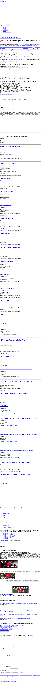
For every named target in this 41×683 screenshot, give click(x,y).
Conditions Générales (4, 675)
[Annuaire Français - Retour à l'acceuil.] (3, 1)
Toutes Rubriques (5, 30)
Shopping (4, 29)
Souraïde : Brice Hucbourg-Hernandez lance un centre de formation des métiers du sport (15, 618)
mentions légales (6, 676)
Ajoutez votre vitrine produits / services (9, 637)
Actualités (4, 33)
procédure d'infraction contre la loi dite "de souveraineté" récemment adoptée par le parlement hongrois (22, 581)
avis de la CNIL (25, 48)
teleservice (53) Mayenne (4, 631)
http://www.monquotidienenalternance (11, 425)
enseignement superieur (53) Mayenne (6, 628)
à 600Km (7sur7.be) (18, 584)
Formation (4, 5)
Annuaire (4, 27)
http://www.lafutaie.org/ (9, 154)
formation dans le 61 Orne (7, 538)
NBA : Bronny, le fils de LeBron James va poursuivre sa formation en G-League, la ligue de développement (18, 614)
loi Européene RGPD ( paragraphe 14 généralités (19, 49)
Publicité (17, 675)
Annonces (4, 28)
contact (11, 676)
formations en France (4, 540)
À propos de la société (12, 675)
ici (20, 175)
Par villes (4, 31)
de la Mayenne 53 (10, 38)
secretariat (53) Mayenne (4, 630)
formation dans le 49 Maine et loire (8, 534)
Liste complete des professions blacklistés (7, 94)
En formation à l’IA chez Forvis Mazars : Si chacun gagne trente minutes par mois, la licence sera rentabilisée (19, 603)
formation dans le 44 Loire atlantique (9, 535)
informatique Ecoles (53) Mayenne (6, 629)
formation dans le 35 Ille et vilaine (8, 536)
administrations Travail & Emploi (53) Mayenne (8, 626)
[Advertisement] (20, 14)
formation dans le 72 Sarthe (7, 533)
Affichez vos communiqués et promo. (9, 641)
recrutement (15, 676)
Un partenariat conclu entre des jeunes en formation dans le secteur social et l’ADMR (14, 610)
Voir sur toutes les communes (7, 527)
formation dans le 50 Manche (7, 537)
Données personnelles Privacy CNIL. (26, 675)
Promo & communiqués (7, 32)
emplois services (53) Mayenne (5, 627)
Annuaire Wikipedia (15, 681)
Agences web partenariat (21, 676)
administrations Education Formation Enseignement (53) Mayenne (11, 625)
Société (4, 133)
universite (2, 632)
